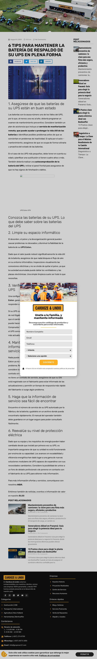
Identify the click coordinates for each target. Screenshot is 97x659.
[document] (48, 329)
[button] (75, 285)
